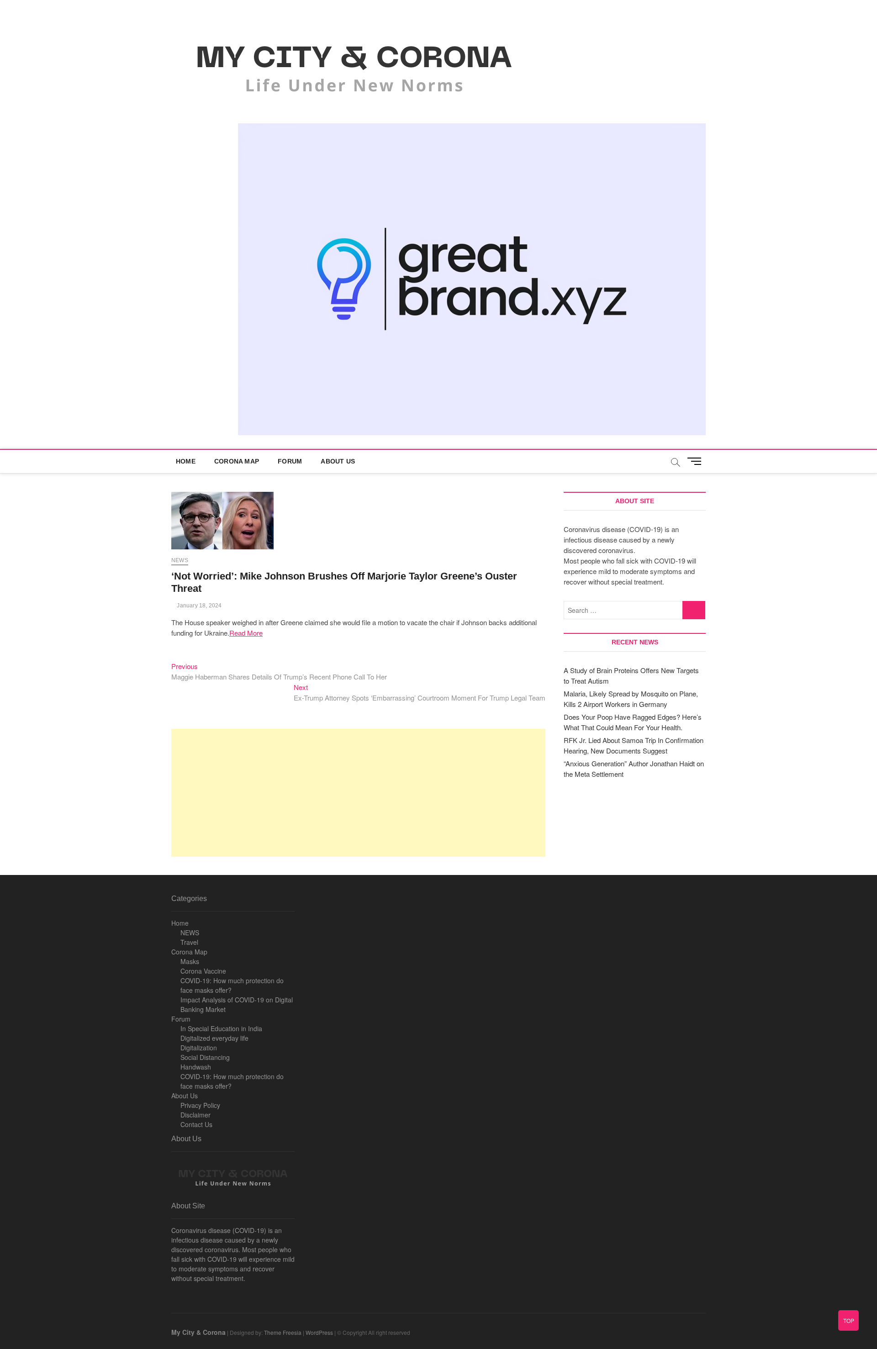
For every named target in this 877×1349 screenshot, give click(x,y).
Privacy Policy (200, 1105)
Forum (290, 461)
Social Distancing (205, 1057)
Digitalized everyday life (214, 1038)
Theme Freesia (282, 1332)
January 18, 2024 (198, 605)
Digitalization (198, 1047)
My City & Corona (198, 1332)
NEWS (189, 932)
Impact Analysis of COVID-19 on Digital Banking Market (236, 1004)
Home (185, 461)
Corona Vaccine (203, 970)
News (179, 560)
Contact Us (196, 1124)
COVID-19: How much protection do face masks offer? (232, 985)
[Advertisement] (358, 793)
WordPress (319, 1332)
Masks (189, 961)
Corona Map (236, 461)
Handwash (195, 1066)
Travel (189, 942)
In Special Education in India (221, 1028)
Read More (246, 633)
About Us (338, 461)
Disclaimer (195, 1114)
